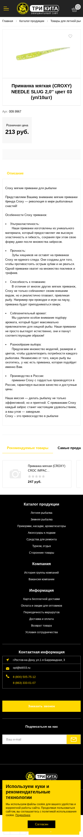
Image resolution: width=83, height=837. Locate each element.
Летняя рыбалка (41, 512)
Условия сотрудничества (41, 632)
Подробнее (22, 815)
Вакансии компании (41, 579)
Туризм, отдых (41, 545)
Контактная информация (42, 652)
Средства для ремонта (42, 539)
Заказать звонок (41, 706)
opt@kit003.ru (21, 667)
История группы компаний (41, 572)
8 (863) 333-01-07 (24, 682)
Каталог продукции (41, 504)
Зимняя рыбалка (42, 519)
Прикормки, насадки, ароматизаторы (41, 526)
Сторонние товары (41, 552)
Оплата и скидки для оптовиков (41, 605)
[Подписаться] (73, 739)
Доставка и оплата (41, 618)
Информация (41, 590)
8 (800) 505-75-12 (24, 676)
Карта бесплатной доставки (41, 598)
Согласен (41, 824)
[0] (74, 10)
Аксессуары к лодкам (41, 532)
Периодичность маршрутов (41, 612)
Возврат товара (41, 625)
